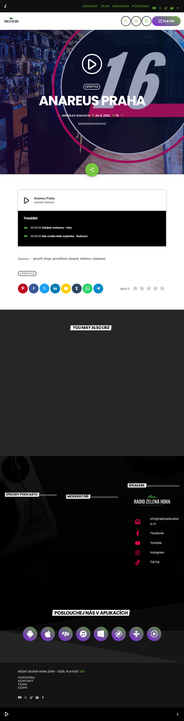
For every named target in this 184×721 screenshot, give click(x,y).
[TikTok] (166, 8)
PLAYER (166, 21)
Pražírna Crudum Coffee (121, 416)
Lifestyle (91, 87)
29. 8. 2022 (101, 116)
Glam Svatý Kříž (37, 416)
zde (82, 671)
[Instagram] (172, 8)
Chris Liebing (99, 508)
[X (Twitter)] (160, 8)
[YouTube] (154, 8)
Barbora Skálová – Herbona (34, 547)
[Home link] (11, 21)
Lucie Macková (95, 545)
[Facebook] (178, 8)
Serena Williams (94, 526)
